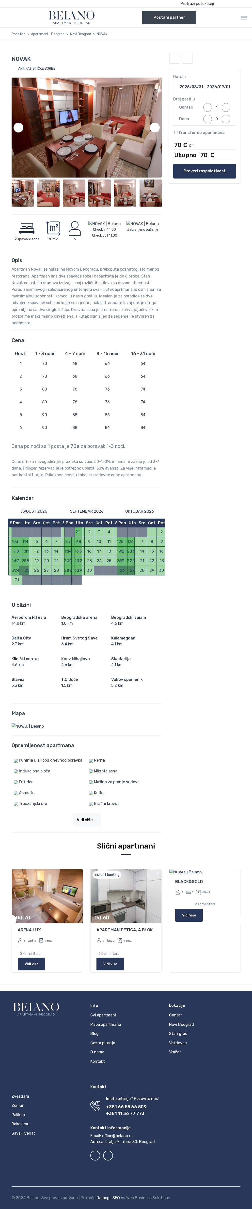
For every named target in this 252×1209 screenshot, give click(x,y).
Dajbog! (103, 1197)
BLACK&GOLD (189, 881)
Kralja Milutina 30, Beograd (130, 1141)
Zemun (18, 1105)
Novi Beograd (80, 34)
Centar (175, 1015)
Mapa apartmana (105, 1024)
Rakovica (20, 1124)
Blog (94, 1033)
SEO (116, 1197)
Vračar (175, 1052)
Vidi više (31, 964)
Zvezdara (20, 1096)
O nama (97, 1052)
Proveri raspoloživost (205, 171)
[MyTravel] (71, 17)
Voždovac (178, 1043)
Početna (18, 34)
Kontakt (97, 1061)
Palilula (18, 1114)
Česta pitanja (102, 1043)
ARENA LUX (29, 929)
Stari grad (178, 1033)
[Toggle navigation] (244, 17)
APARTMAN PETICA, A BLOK (124, 929)
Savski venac (24, 1133)
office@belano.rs (117, 1135)
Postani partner (169, 17)
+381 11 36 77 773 (125, 1113)
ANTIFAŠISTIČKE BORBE (36, 68)
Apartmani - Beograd (47, 34)
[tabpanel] (47, 920)
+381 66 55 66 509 (126, 1107)
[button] (209, 3)
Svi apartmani (103, 1015)
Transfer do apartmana (201, 132)
